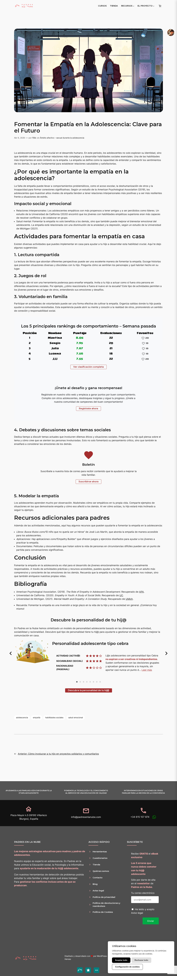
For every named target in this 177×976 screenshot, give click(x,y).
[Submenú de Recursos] (133, 6)
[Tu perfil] (171, 32)
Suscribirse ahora (88, 481)
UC (121, 595)
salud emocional (75, 717)
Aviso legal (137, 913)
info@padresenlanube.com (86, 817)
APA (141, 591)
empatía (36, 717)
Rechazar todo (141, 960)
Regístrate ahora (88, 408)
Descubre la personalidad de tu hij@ (88, 690)
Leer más (147, 670)
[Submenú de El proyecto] (153, 6)
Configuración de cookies (127, 967)
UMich (129, 599)
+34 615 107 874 (140, 817)
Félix (34, 138)
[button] (10, 653)
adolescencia (22, 717)
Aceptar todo (121, 960)
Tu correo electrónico (142, 893)
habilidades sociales (54, 717)
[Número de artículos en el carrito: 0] (160, 6)
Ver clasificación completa (88, 367)
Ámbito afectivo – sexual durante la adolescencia (62, 138)
